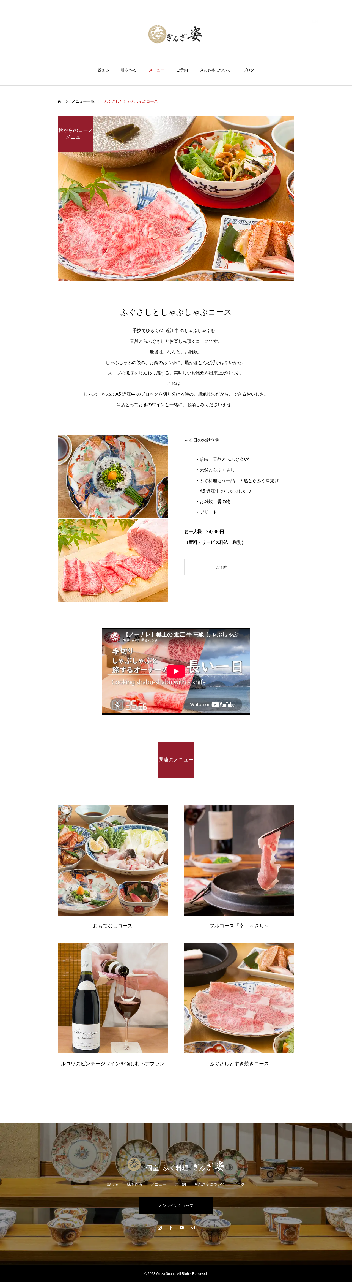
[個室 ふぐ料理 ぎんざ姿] (176, 34)
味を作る (129, 70)
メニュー (156, 70)
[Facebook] (170, 1227)
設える (103, 70)
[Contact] (192, 1227)
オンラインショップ (176, 1205)
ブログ (248, 70)
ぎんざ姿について (215, 70)
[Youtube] (181, 1227)
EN (315, 21)
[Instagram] (159, 1227)
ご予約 (182, 70)
